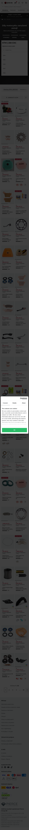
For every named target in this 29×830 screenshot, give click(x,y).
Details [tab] (15, 403)
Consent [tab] (5, 403)
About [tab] (24, 403)
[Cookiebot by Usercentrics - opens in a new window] (20, 399)
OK (14, 430)
